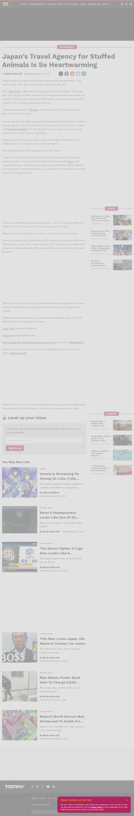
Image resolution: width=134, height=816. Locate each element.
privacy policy (96, 807)
